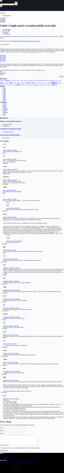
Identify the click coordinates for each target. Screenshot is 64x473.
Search (1, 74)
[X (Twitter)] (6, 472)
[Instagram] (8, 472)
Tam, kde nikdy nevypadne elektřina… (10, 135)
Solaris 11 (60, 82)
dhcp (15, 80)
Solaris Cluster (2, 84)
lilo (60, 80)
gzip (58, 80)
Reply (15, 150)
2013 (4, 89)
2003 (4, 100)
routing (42, 82)
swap (12, 84)
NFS (11, 83)
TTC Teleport (23, 84)
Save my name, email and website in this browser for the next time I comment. (21, 448)
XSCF (50, 84)
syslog (18, 84)
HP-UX (5, 103)
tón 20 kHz (3, 60)
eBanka (18, 80)
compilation (7, 80)
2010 (4, 92)
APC (1, 80)
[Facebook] (10, 472)
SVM (9, 84)
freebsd (25, 80)
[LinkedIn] (1, 472)
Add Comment (4, 445)
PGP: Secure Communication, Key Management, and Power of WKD (17, 461)
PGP (37, 82)
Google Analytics (46, 80)
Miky (4, 247)
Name (2, 427)
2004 (4, 99)
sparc (7, 84)
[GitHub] (3, 472)
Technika (5, 32)
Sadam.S (5, 313)
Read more (16, 466)
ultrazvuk (3, 73)
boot (3, 80)
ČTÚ (56, 84)
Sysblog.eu (2, 13)
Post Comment (4, 450)
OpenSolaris (22, 82)
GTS (56, 80)
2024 (4, 88)
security (46, 82)
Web (4, 115)
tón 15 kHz (3, 58)
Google (40, 80)
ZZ (4, 156)
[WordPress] (12, 472)
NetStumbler (6, 82)
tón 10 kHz (3, 55)
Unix (4, 113)
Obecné (5, 108)
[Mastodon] (5, 472)
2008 (4, 93)
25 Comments (6, 33)
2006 (4, 96)
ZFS (53, 84)
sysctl (14, 84)
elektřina (21, 80)
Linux (2, 83)
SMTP (49, 82)
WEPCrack (42, 84)
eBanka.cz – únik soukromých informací (10, 121)
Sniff (7, 205)
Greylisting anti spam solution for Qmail (10, 128)
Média (4, 106)
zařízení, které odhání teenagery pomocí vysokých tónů (26, 41)
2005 (4, 97)
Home (4, 456)
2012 (4, 90)
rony (4, 147)
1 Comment (6, 125)
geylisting (36, 80)
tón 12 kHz (3, 56)
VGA (31, 84)
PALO (4, 214)
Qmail (39, 82)
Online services (7, 15)
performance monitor (30, 83)
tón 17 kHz (3, 59)
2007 (4, 95)
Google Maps (52, 80)
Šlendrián (5, 109)
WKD (46, 84)
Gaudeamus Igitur (30, 80)
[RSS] (14, 472)
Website (2, 433)
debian (12, 80)
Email (2, 430)
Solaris (54, 82)
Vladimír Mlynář (36, 84)
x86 (48, 84)
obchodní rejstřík (16, 82)
